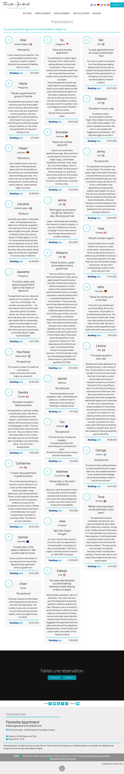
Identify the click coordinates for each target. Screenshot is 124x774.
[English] (91, 5)
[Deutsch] (98, 5)
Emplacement (43, 13)
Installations (81, 13)
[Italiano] (105, 5)
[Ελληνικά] (95, 5)
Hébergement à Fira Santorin (24, 726)
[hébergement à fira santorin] (16, 5)
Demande (54, 677)
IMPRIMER (73, 703)
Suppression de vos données (62, 758)
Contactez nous (16, 714)
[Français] (101, 5)
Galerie (96, 13)
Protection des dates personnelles (94, 756)
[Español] (108, 5)
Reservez (117, 5)
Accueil (27, 13)
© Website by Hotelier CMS (112, 764)
